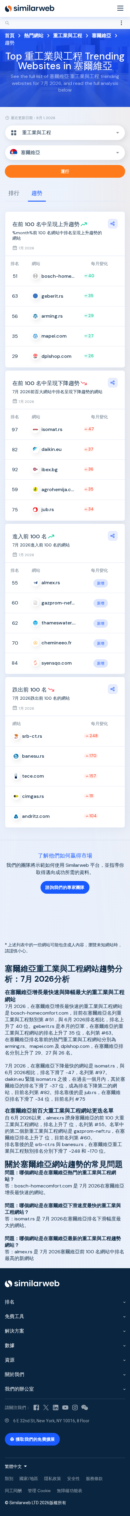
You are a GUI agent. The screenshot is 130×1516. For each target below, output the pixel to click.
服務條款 (94, 1478)
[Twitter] (46, 1407)
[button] (65, 132)
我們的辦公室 (19, 1389)
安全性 (73, 1478)
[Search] (65, 23)
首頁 (10, 35)
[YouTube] (65, 1407)
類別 (9, 1478)
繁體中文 (13, 1466)
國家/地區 (28, 1478)
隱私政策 (52, 1478)
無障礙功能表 (69, 1490)
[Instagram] (75, 1407)
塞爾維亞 (101, 35)
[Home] (29, 8)
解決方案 (14, 1331)
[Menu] (120, 8)
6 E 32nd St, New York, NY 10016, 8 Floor (51, 1420)
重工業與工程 (67, 35)
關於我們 (14, 1374)
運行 (65, 171)
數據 (10, 1345)
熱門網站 (34, 35)
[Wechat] (84, 1407)
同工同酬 (13, 1490)
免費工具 (14, 1316)
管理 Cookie (39, 1490)
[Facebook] (36, 1407)
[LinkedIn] (55, 1407)
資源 (10, 1360)
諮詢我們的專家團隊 (65, 887)
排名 (10, 1302)
